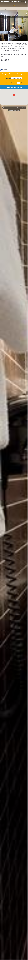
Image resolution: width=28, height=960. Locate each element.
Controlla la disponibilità (14, 87)
